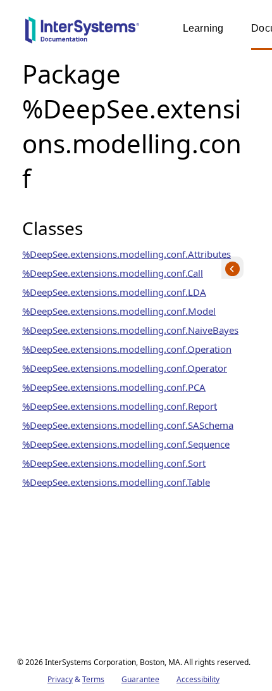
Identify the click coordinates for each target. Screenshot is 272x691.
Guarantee (140, 679)
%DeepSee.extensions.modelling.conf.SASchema (127, 425)
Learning (203, 28)
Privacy (60, 679)
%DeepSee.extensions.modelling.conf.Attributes (126, 254)
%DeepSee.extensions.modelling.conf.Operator (124, 368)
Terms (93, 679)
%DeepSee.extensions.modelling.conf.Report (119, 406)
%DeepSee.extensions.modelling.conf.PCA (114, 387)
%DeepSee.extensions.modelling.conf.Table (116, 482)
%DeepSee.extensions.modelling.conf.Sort (114, 463)
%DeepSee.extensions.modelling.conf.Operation (127, 349)
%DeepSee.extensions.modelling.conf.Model (119, 311)
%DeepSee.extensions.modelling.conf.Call (112, 273)
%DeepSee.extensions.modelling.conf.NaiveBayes (130, 330)
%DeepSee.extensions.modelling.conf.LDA (114, 292)
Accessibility (197, 679)
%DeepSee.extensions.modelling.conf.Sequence (126, 444)
